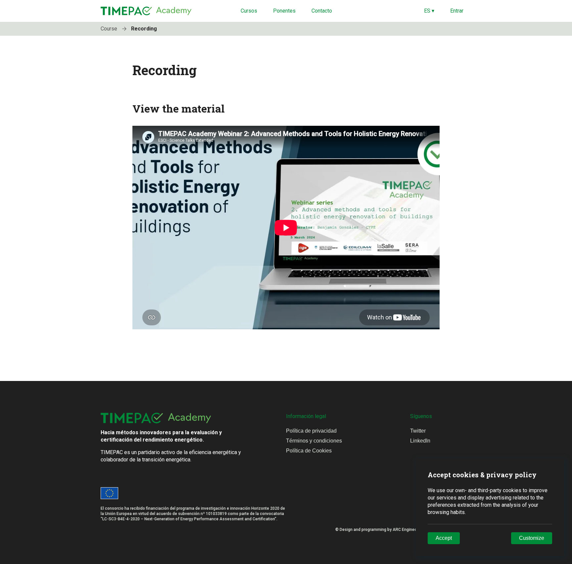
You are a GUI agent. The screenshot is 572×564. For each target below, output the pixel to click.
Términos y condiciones (314, 441)
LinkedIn (420, 441)
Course (110, 28)
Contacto (321, 11)
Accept (444, 538)
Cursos (249, 11)
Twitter (418, 431)
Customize (531, 538)
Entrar (456, 11)
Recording (144, 28)
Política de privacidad (311, 431)
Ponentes (284, 11)
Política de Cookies (309, 450)
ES (429, 11)
